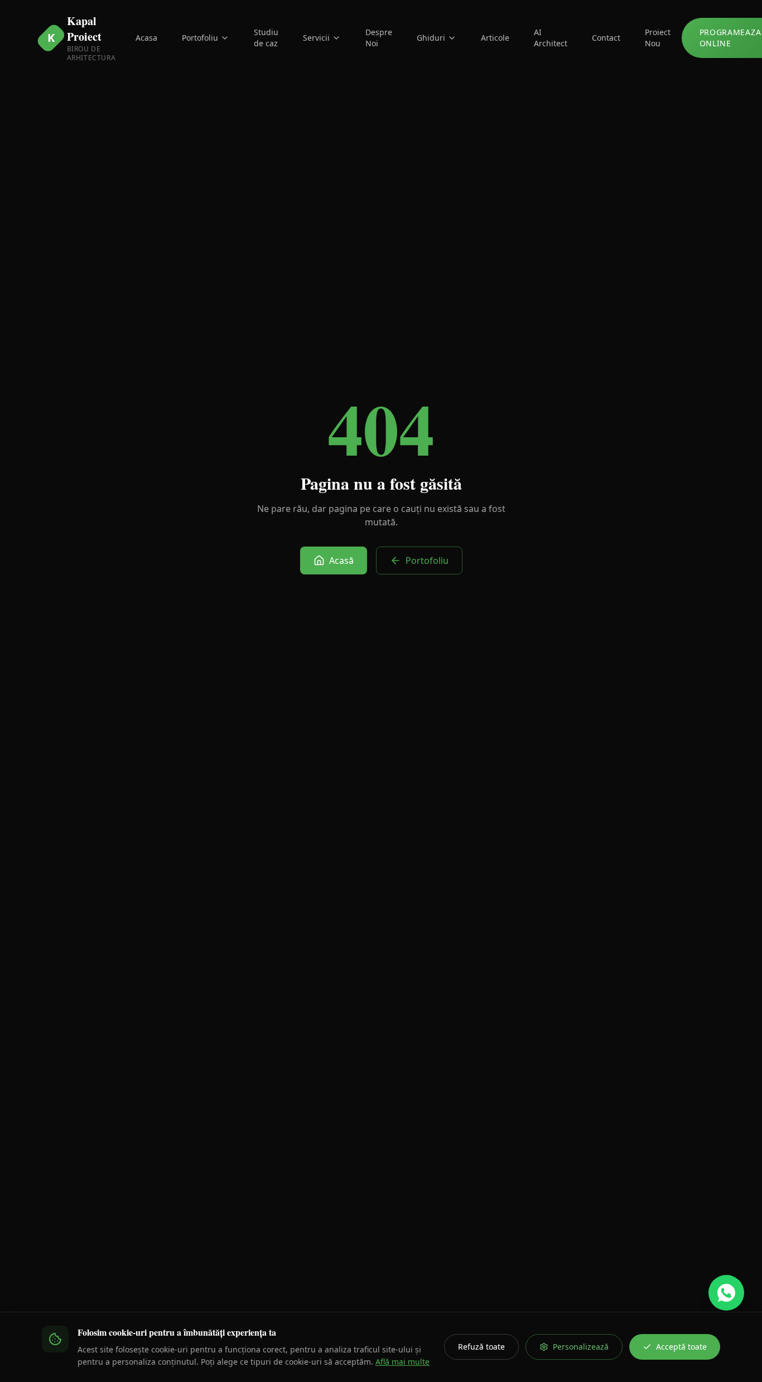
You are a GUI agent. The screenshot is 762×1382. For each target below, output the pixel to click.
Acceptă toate (681, 1346)
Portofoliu (200, 37)
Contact (606, 37)
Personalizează (581, 1346)
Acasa (146, 37)
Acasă (341, 560)
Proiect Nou (658, 38)
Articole (495, 37)
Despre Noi (378, 38)
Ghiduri (431, 37)
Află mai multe (402, 1361)
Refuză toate (481, 1346)
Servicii (316, 37)
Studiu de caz (266, 38)
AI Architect (550, 38)
